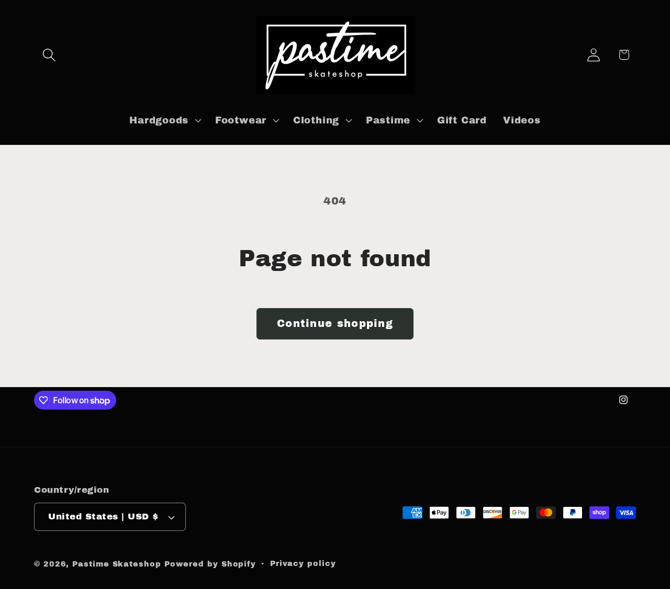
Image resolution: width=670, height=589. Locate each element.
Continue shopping (335, 323)
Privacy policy (303, 563)
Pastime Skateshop (116, 564)
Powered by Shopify (210, 564)
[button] (49, 55)
